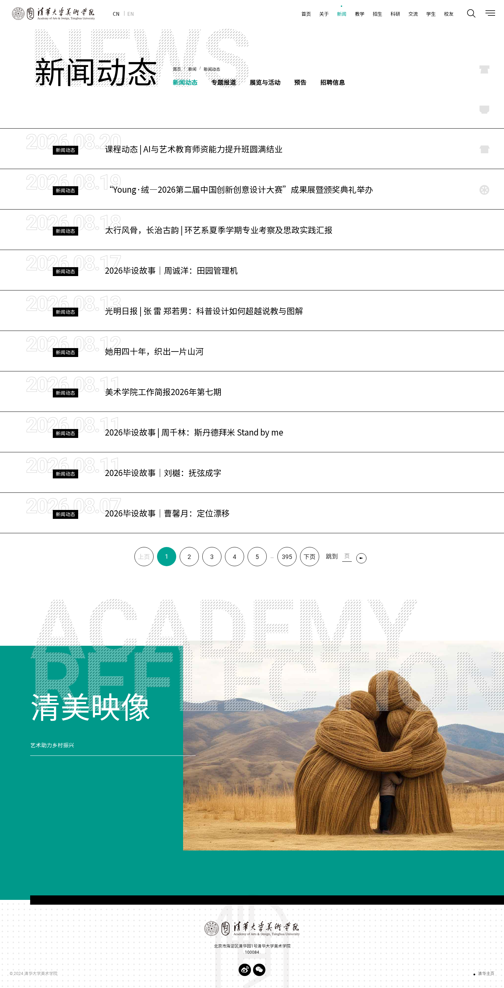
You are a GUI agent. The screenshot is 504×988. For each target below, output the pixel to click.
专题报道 (223, 82)
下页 (309, 556)
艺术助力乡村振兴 (52, 745)
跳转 (363, 559)
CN (116, 13)
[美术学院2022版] (47, 13)
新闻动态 (212, 69)
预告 (300, 82)
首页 (177, 69)
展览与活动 (265, 82)
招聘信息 (332, 82)
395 (287, 556)
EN (130, 13)
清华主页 (486, 973)
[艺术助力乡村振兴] (343, 745)
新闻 (192, 69)
